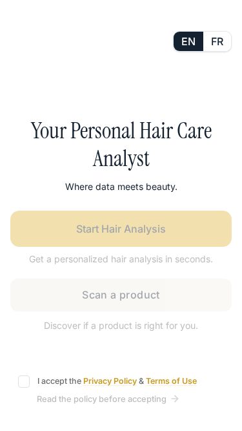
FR (217, 41)
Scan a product (121, 294)
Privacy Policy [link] (110, 381)
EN (188, 41)
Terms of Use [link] (171, 381)
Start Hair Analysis (121, 228)
